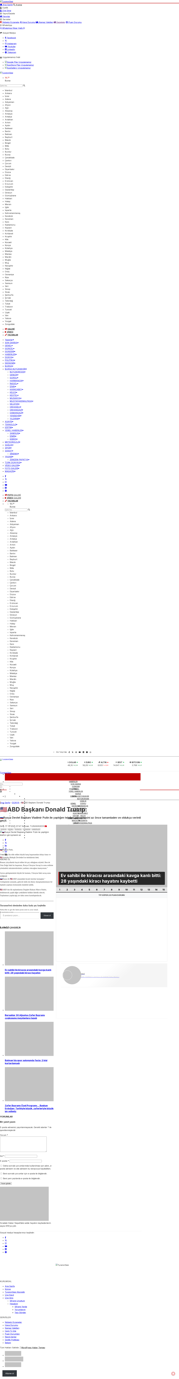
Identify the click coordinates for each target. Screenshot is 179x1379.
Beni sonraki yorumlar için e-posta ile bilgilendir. (25, 1173)
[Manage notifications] (173, 1374)
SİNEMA (14, 454)
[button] (73, 774)
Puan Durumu (75, 22)
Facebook (11, 38)
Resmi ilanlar (11, 1337)
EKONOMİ (9, 363)
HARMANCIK (16, 380)
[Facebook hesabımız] (5, 476)
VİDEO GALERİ (12, 465)
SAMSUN (14, 433)
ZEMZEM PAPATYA (19, 459)
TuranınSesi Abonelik (15, 1292)
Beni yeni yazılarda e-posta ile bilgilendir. (21, 1178)
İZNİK (12, 386)
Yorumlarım (20, 1309)
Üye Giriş (9, 1298)
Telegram (11, 52)
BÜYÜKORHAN (17, 372)
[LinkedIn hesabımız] (6, 488)
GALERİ (14, 495)
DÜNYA (8, 357)
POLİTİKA (9, 360)
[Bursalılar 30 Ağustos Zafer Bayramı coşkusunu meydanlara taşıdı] (29, 994)
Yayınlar (6, 16)
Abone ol (47, 915)
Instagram (11, 43)
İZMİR (12, 436)
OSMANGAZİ (16, 413)
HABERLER (10, 354)
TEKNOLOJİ (10, 424)
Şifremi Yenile (21, 1306)
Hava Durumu (28, 22)
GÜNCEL (9, 348)
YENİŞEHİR (15, 416)
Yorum (4, 1135)
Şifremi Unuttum (17, 1301)
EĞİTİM (8, 427)
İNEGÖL (13, 383)
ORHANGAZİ (16, 410)
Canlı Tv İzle (10, 1331)
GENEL (8, 345)
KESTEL (13, 395)
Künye (8, 1289)
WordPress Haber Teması (33, 1347)
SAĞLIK (8, 445)
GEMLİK (13, 375)
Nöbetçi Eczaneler (11, 22)
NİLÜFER (14, 404)
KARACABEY (16, 389)
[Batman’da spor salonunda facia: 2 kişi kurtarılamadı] (29, 1039)
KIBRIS (13, 439)
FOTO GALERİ (11, 468)
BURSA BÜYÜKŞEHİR (15, 369)
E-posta (4, 1161)
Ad (2, 1156)
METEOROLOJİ (12, 442)
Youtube (11, 46)
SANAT (8, 451)
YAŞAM (8, 456)
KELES (13, 392)
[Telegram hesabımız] (6, 491)
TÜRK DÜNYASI (12, 462)
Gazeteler (60, 22)
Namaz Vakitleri (45, 22)
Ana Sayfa (7, 5)
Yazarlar (9, 340)
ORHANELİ (15, 407)
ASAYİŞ (8, 421)
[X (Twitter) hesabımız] (6, 40)
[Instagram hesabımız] (6, 482)
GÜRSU (13, 378)
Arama (18, 5)
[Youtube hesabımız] (6, 485)
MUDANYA (15, 398)
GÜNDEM (9, 351)
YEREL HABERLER (13, 430)
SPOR (7, 448)
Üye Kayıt (9, 1295)
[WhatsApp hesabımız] (90, 752)
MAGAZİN (9, 471)
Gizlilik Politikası (12, 1340)
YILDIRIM (14, 418)
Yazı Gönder (20, 1312)
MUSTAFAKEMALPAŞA (21, 401)
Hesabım (14, 1304)
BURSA (8, 366)
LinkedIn (11, 49)
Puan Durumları (12, 1334)
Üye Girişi (6, 10)
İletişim (8, 1342)
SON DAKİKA (11, 342)
